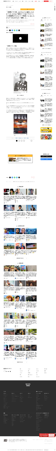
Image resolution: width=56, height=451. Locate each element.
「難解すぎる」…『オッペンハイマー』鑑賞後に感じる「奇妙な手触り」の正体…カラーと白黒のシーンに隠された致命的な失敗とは (31, 214)
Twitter (10, 30)
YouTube (54, 8)
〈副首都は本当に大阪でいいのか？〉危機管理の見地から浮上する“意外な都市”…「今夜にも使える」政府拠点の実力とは (9, 252)
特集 (20, 374)
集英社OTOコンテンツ (38, 416)
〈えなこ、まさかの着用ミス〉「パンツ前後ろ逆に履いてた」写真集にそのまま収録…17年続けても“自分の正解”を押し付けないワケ (48, 40)
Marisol (37, 402)
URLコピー (19, 30)
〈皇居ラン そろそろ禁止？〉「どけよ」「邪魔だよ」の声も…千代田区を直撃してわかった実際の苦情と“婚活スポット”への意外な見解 (31, 338)
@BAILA (37, 397)
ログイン (50, 1)
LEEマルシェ (37, 423)
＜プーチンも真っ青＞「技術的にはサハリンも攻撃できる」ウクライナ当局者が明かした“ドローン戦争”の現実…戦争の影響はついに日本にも (20, 237)
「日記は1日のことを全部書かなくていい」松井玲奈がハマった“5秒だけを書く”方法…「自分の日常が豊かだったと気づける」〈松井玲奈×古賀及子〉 (31, 322)
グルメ (37, 374)
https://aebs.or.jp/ (13, 441)
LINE (14, 30)
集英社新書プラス (14, 420)
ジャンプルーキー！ (6, 402)
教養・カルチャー (28, 234)
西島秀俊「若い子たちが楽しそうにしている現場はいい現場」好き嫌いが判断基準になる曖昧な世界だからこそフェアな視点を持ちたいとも (20, 214)
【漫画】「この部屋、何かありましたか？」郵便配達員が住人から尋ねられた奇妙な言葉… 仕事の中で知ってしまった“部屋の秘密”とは (48, 110)
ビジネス (26, 1)
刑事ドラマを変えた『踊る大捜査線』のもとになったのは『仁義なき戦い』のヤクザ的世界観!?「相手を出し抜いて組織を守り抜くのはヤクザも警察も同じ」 (9, 198)
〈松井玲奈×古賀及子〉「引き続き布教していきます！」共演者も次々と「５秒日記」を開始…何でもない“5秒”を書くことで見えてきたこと (9, 322)
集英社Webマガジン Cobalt (23, 416)
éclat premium (37, 426)
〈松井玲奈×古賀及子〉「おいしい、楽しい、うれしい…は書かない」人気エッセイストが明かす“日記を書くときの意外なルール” (20, 322)
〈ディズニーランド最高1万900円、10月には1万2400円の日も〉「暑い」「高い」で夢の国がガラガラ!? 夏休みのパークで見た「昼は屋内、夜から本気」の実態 (9, 338)
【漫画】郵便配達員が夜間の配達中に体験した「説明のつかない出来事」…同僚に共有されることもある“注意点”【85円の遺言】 (48, 115)
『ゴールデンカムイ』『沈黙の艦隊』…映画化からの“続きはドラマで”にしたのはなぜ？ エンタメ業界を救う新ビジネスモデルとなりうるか (9, 214)
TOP (6, 181)
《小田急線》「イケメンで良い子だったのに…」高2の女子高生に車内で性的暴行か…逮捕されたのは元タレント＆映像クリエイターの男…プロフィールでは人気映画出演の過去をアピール (48, 85)
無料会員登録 (46, 1)
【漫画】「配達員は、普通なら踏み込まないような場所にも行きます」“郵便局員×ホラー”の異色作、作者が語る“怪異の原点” (48, 105)
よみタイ (13, 421)
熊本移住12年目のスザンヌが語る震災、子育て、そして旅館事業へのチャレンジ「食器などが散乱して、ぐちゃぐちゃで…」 (9, 304)
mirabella (37, 427)
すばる (4, 416)
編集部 (45, 370)
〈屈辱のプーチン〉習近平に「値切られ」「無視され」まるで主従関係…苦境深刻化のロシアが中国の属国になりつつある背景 (20, 252)
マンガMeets (21, 401)
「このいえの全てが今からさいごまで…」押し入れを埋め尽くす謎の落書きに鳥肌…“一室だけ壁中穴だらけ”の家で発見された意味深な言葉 (31, 275)
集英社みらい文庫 (30, 416)
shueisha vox (37, 422)
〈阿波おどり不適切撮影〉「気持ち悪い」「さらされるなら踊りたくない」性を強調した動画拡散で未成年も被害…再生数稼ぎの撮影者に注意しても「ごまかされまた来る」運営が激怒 (48, 72)
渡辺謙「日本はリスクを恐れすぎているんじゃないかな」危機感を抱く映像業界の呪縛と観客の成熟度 (20, 198)
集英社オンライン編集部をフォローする (46, 156)
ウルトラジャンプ (14, 401)
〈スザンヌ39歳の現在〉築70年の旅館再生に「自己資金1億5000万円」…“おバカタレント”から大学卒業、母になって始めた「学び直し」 (31, 289)
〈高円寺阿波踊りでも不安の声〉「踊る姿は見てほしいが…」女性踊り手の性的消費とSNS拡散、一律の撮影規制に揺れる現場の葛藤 (9, 274)
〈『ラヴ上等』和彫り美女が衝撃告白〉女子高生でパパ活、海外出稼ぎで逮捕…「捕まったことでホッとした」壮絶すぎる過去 (48, 45)
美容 (36, 372)
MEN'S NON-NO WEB (38, 408)
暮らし (29, 376)
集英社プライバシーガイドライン (40, 439)
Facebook (12, 30)
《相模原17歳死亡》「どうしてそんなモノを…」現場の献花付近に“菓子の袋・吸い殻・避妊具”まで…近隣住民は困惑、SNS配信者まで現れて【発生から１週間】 (31, 305)
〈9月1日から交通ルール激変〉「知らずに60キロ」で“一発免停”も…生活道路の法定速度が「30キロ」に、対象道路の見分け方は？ (20, 274)
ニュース (20, 1)
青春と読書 (5, 421)
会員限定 (36, 1)
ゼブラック (5, 401)
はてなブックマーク (17, 30)
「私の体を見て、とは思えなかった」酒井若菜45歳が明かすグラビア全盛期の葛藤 (20, 288)
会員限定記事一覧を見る (20, 258)
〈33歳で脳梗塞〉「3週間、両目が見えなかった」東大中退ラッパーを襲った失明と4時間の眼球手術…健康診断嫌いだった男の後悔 (9, 354)
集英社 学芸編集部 (14, 416)
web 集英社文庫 (5, 420)
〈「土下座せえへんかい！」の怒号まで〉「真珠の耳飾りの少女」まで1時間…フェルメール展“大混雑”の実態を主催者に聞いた (20, 338)
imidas (12, 425)
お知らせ (45, 372)
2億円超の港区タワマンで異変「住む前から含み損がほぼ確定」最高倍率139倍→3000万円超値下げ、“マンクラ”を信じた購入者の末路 (31, 237)
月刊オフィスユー (30, 397)
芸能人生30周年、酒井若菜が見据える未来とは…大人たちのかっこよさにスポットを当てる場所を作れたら (9, 289)
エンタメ (29, 1)
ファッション (37, 376)
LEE (36, 401)
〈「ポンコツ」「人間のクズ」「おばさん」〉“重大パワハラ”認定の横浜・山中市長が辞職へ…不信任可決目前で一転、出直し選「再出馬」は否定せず (20, 305)
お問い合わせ (50, 439)
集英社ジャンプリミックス (6, 406)
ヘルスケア (37, 370)
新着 (13, 1)
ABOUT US (34, 439)
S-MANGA (5, 405)
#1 (13, 9)
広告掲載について (46, 439)
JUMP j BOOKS (21, 421)
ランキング (16, 1)
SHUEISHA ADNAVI (46, 416)
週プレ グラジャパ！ (46, 397)
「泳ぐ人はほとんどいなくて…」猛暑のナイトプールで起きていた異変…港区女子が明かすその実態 (9, 237)
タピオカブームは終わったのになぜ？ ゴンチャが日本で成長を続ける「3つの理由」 (31, 251)
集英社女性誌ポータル (38, 407)
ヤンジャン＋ (13, 397)
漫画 (28, 370)
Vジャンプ (5, 397)
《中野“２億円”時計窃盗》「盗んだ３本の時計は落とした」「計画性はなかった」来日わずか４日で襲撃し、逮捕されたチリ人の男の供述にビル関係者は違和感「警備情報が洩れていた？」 (31, 355)
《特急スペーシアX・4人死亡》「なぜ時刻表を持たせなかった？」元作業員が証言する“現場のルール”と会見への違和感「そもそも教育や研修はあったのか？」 (20, 355)
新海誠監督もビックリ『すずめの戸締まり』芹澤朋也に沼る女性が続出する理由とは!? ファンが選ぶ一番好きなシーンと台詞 (31, 198)
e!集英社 (13, 424)
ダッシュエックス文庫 (22, 420)
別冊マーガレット (22, 397)
